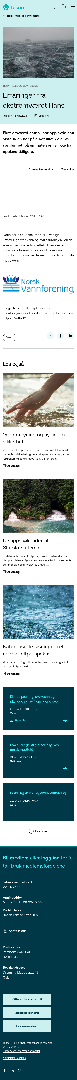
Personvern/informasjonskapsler (21, 1050)
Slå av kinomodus (41, 169)
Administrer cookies (14, 1057)
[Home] (13, 7)
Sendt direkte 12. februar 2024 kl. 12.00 (23, 216)
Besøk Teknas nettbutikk (20, 915)
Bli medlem (16, 858)
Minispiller (67, 169)
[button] (55, 7)
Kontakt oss (17, 931)
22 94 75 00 (12, 887)
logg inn (50, 858)
